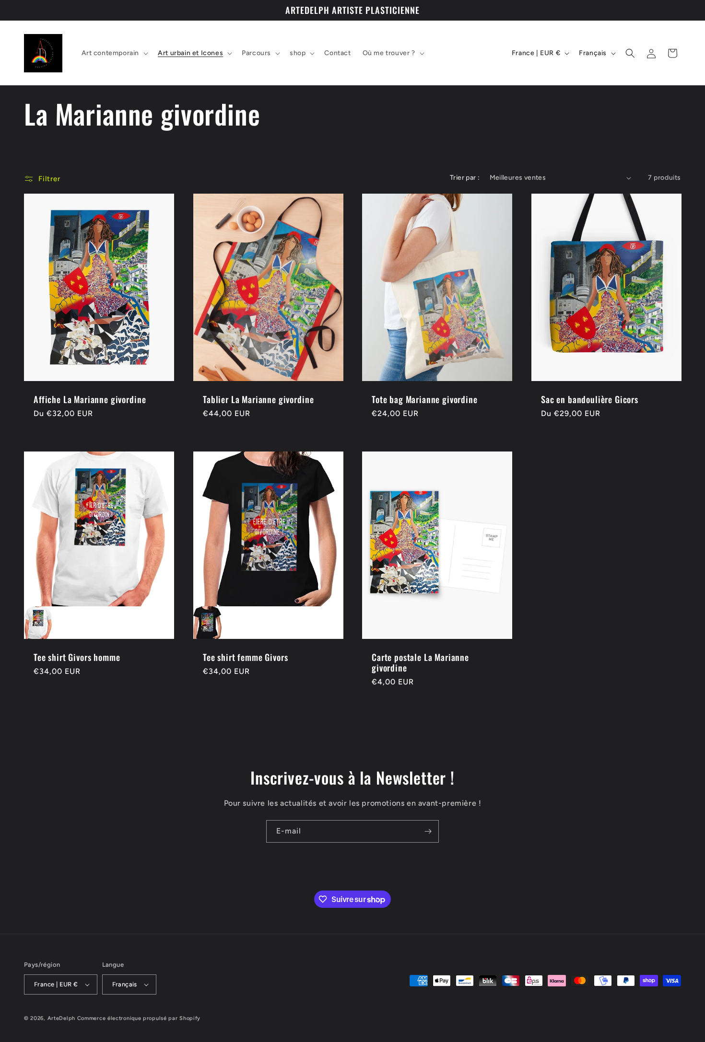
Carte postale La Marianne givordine (420, 661)
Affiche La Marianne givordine (90, 399)
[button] (114, 53)
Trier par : (465, 178)
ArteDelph (61, 1018)
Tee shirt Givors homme (77, 656)
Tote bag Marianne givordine (425, 399)
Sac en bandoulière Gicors (589, 399)
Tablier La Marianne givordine (258, 399)
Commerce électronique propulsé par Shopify (138, 1018)
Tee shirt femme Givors (245, 656)
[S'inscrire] (427, 831)
